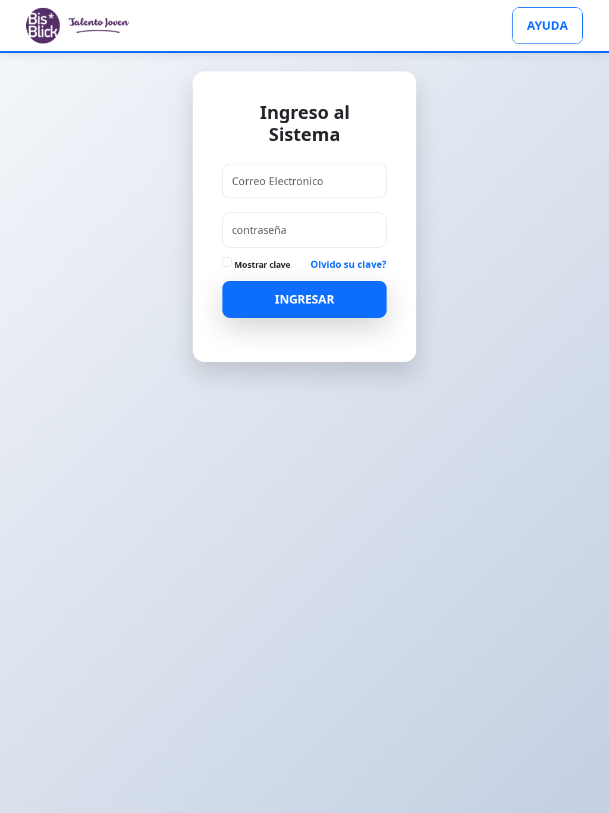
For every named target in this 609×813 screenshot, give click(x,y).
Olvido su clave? (348, 264)
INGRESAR (304, 299)
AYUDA (547, 25)
